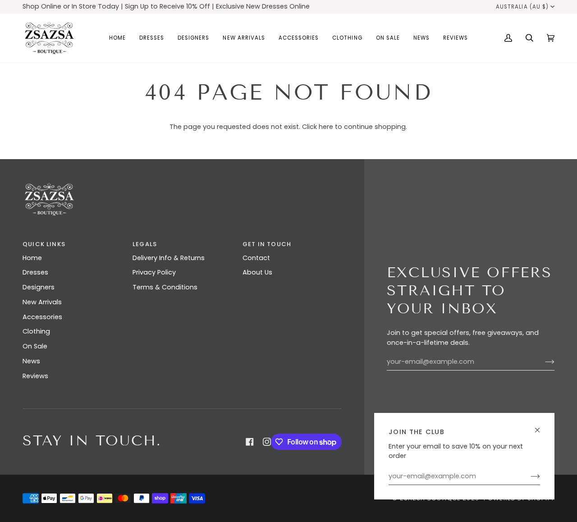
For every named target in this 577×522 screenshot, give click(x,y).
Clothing (36, 331)
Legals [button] (145, 244)
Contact (256, 257)
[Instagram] (267, 442)
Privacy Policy (154, 272)
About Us (257, 272)
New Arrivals (42, 302)
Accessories (42, 316)
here (326, 126)
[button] (152, 38)
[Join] (528, 476)
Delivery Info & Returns (169, 257)
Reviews (35, 375)
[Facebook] (250, 442)
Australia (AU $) (522, 6)
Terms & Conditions (165, 287)
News (31, 361)
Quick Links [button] (44, 244)
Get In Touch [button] (267, 244)
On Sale (35, 346)
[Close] (541, 426)
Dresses (35, 272)
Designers (39, 287)
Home (32, 257)
